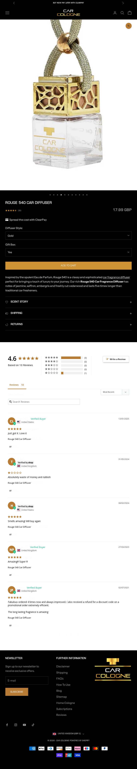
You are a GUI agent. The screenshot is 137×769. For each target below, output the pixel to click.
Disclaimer (63, 666)
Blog (59, 690)
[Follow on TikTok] (33, 724)
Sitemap (61, 696)
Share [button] (15, 446)
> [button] (78, 634)
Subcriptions (64, 708)
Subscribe (16, 691)
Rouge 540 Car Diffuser (19, 439)
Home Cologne (65, 702)
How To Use (63, 684)
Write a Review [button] (118, 359)
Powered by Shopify (79, 741)
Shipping (62, 672)
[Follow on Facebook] (7, 724)
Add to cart (68, 265)
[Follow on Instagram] (15, 724)
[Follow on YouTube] (24, 724)
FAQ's (59, 678)
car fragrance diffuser (116, 277)
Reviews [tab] (14, 384)
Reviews (61, 714)
